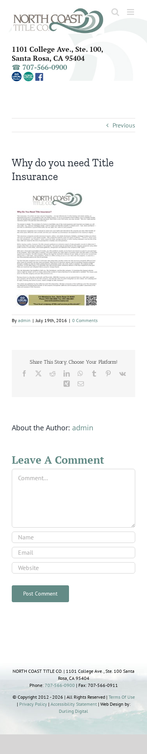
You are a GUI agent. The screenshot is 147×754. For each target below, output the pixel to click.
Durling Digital (73, 711)
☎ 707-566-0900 (39, 67)
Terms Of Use (122, 697)
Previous (124, 125)
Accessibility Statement (74, 704)
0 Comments (85, 320)
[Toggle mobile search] (115, 12)
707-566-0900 (60, 685)
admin (24, 320)
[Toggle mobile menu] (131, 12)
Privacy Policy (33, 704)
